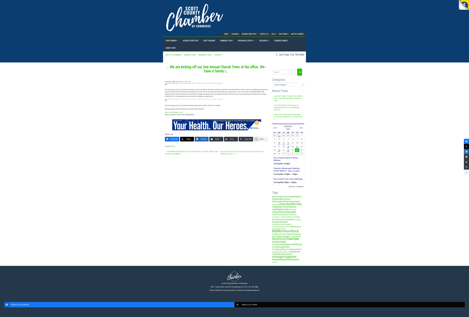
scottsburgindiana (280, 247)
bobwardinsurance (281, 199)
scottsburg (296, 244)
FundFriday (289, 217)
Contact (218, 55)
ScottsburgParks (279, 249)
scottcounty (279, 241)
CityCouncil (292, 210)
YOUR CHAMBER (171, 40)
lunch (287, 227)
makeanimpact (295, 227)
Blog (173, 146)
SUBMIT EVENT (170, 47)
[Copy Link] (466, 167)
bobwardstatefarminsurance (286, 201)
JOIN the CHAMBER (297, 34)
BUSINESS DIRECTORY (249, 34)
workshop (275, 262)
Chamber (275, 204)
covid (282, 217)
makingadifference (278, 229)
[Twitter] (466, 146)
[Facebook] (466, 141)
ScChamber (276, 236)
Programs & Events (245, 40)
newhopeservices (279, 234)
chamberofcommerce (284, 206)
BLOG (273, 34)
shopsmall (295, 251)
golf (294, 217)
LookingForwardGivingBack (282, 224)
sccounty (285, 236)
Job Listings (283, 34)
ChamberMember (290, 204)
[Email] (466, 156)
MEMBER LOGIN (205, 55)
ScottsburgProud (294, 249)
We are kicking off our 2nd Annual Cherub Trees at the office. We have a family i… (217, 69)
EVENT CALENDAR (209, 40)
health (298, 217)
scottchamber (295, 236)
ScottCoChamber (285, 239)
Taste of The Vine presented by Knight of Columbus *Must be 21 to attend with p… (288, 117)
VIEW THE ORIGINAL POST (174, 112)
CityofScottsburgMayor (280, 215)
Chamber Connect (281, 40)
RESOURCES (263, 40)
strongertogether (284, 257)
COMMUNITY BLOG (226, 40)
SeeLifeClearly (277, 252)
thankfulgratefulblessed (285, 259)
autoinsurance (278, 196)
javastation (298, 220)
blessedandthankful (292, 196)
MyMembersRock (285, 231)
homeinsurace (278, 219)
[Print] (466, 161)
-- (191, 82)
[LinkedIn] (466, 151)
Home (226, 34)
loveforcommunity (278, 227)
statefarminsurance (282, 254)
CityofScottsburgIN (284, 212)
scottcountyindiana (281, 244)
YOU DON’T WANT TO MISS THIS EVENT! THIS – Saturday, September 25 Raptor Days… (288, 98)
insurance (289, 219)
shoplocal (285, 252)
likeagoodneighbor (280, 222)
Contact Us (264, 34)
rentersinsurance (294, 234)
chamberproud (280, 209)
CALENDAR (234, 34)
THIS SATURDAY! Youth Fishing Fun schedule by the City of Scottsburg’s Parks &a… (286, 107)
